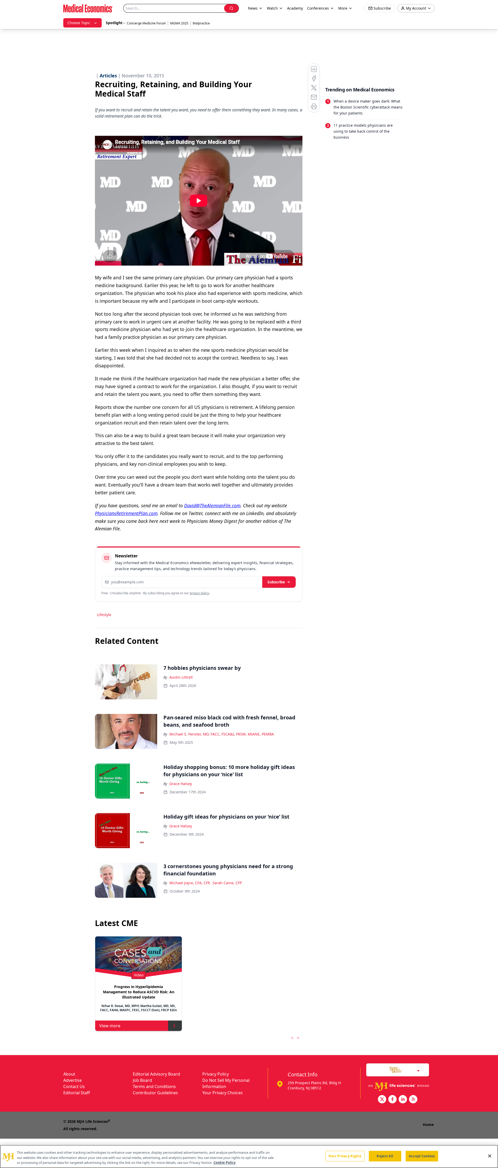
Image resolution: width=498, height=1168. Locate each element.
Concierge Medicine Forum (146, 23)
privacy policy (199, 593)
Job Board (142, 1080)
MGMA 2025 (179, 23)
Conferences (318, 8)
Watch (272, 8)
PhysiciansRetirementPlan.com (126, 513)
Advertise (72, 1080)
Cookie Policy (224, 1162)
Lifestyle (104, 614)
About (69, 1074)
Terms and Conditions (154, 1086)
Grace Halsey (180, 783)
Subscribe (276, 581)
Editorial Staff (76, 1093)
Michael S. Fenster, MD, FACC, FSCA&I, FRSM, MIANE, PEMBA (221, 734)
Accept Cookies (422, 1155)
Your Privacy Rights (344, 1155)
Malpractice (201, 23)
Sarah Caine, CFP (227, 882)
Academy (295, 8)
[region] (249, 1156)
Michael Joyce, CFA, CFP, (189, 882)
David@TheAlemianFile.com (212, 505)
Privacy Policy (215, 1074)
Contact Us (74, 1086)
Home (428, 1124)
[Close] (489, 1156)
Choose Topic (78, 22)
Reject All (385, 1155)
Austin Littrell (181, 677)
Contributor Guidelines (155, 1093)
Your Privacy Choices (222, 1093)
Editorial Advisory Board (156, 1074)
